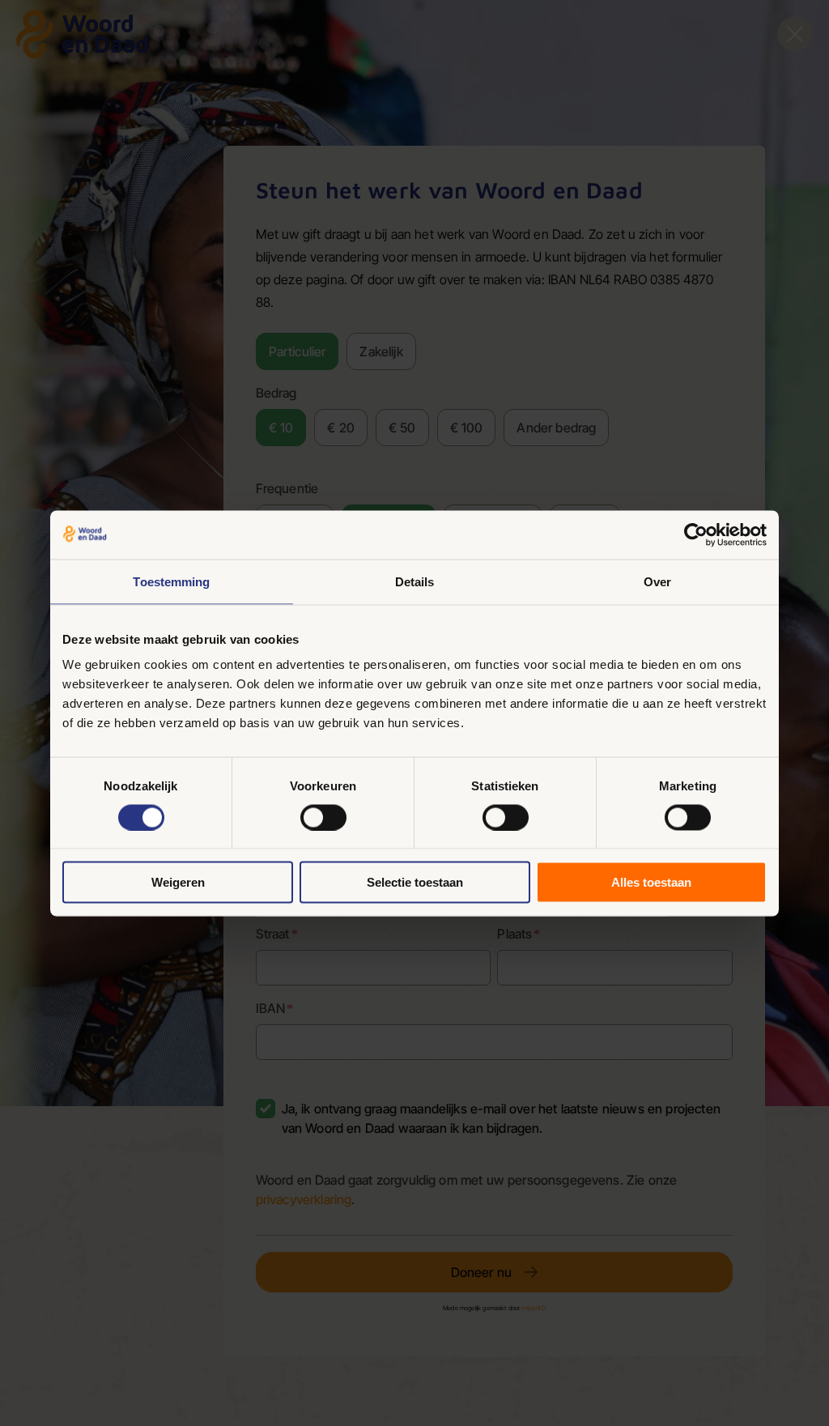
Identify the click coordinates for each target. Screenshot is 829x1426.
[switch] (323, 817)
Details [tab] (415, 581)
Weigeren (178, 882)
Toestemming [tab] (171, 581)
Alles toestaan (651, 882)
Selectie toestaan (415, 882)
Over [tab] (657, 581)
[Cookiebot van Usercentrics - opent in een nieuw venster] (696, 534)
